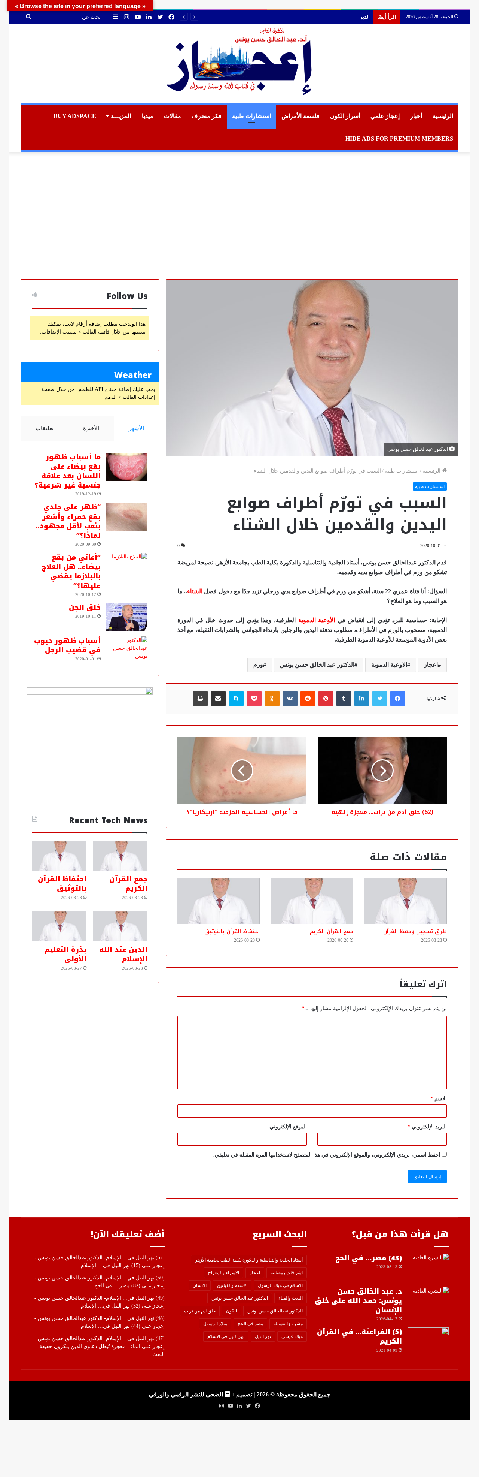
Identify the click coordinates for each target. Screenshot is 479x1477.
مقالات (172, 116)
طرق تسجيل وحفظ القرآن (415, 931)
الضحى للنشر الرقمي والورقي (186, 1394)
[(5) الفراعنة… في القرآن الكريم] (428, 1341)
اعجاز (431, 664)
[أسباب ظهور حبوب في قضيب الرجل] (126, 650)
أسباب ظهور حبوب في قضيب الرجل (67, 645)
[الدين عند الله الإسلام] (120, 926)
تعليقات (45, 428)
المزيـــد (121, 116)
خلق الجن (85, 607)
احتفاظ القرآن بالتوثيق (232, 931)
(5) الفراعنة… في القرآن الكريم (359, 1337)
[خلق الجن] (126, 617)
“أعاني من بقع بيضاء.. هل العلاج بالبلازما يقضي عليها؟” (71, 571)
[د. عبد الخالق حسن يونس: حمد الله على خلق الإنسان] (428, 1301)
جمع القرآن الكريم (331, 931)
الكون (231, 1311)
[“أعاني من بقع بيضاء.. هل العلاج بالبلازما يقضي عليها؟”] (126, 567)
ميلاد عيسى (292, 1336)
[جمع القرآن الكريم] (312, 901)
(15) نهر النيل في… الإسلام (110, 1265)
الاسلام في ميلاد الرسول (280, 1285)
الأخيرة (91, 428)
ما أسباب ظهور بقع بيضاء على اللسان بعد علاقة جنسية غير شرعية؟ (67, 471)
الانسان (200, 1285)
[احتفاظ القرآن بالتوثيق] (218, 901)
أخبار (416, 116)
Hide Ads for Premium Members (399, 138)
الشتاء (194, 591)
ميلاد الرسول (215, 1323)
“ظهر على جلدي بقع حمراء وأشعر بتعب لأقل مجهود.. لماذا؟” (68, 521)
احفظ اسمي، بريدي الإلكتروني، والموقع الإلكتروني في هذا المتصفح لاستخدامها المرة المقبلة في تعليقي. (326, 1155)
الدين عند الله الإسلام (347, 17)
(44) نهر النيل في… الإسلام (110, 1326)
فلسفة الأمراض (300, 116)
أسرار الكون (345, 116)
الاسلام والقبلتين (232, 1285)
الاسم (438, 1098)
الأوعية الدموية (316, 620)
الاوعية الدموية (389, 664)
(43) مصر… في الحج (368, 1258)
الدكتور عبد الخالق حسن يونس (317, 664)
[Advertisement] (239, 215)
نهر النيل (263, 1336)
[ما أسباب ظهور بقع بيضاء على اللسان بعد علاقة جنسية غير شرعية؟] (126, 467)
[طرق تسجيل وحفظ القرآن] (405, 901)
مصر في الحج (250, 1323)
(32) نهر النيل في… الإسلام (110, 1306)
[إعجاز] (239, 63)
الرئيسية (443, 116)
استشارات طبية (251, 116)
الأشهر (136, 428)
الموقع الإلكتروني (288, 1127)
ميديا (147, 116)
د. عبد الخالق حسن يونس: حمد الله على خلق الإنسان (358, 1301)
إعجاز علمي (385, 116)
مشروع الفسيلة (288, 1323)
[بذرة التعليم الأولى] (59, 926)
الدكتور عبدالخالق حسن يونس (275, 1311)
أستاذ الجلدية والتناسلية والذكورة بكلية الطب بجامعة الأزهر (249, 1260)
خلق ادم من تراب (200, 1311)
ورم (258, 664)
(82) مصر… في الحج (117, 1285)
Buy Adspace (75, 116)
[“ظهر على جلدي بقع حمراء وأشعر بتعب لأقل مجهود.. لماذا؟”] (126, 517)
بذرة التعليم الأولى (65, 954)
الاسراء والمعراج (223, 1272)
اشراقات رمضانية (287, 1272)
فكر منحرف (207, 116)
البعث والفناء (290, 1298)
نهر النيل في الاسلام (225, 1336)
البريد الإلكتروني (427, 1127)
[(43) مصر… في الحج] (428, 1268)
